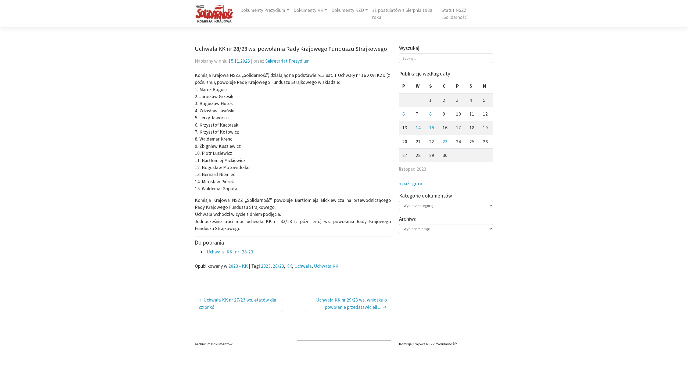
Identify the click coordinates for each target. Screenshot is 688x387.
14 (418, 128)
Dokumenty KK (308, 10)
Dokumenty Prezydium (262, 10)
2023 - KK (238, 266)
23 (445, 142)
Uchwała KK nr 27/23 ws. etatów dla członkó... (237, 303)
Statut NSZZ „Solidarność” (455, 13)
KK (289, 266)
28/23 (278, 266)
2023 (266, 266)
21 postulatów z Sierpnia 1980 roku (402, 13)
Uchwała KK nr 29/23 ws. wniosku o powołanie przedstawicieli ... (351, 303)
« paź (404, 184)
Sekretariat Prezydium (287, 61)
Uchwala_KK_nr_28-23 (229, 252)
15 (431, 128)
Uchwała (303, 266)
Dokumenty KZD (347, 10)
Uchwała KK (326, 266)
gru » (417, 184)
